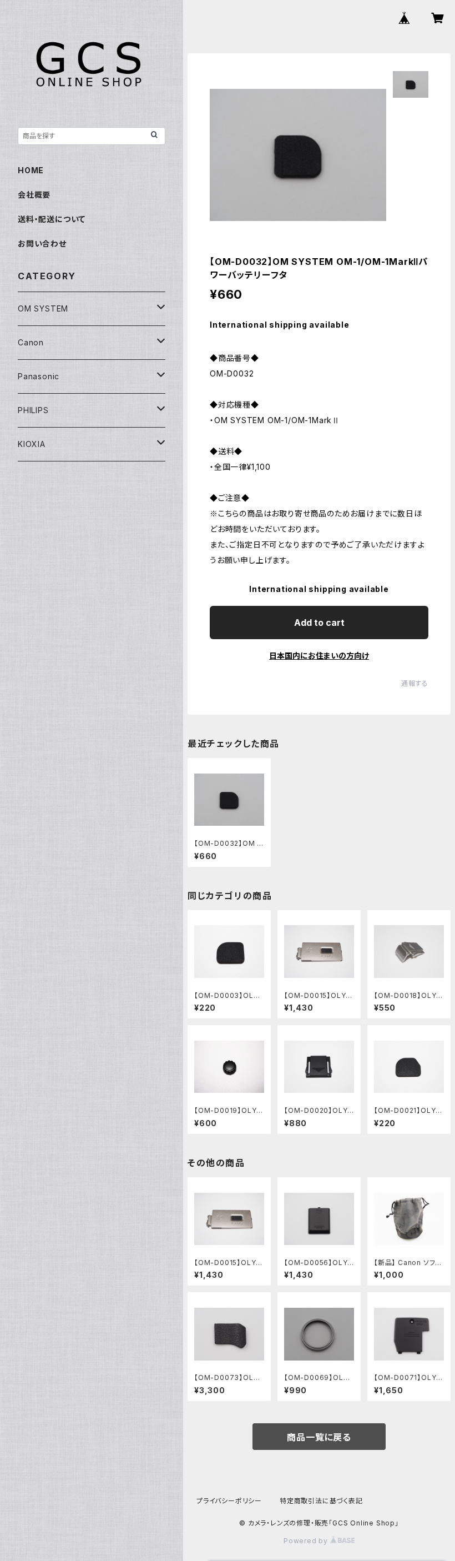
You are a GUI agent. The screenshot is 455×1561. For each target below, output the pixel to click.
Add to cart (319, 622)
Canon (31, 342)
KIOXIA (32, 444)
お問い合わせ (42, 243)
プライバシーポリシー (229, 1501)
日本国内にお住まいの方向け (319, 655)
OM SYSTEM (43, 308)
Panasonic (38, 376)
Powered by (307, 1541)
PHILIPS (33, 410)
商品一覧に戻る (319, 1437)
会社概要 (34, 194)
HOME (31, 170)
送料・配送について (51, 219)
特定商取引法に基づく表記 (321, 1501)
